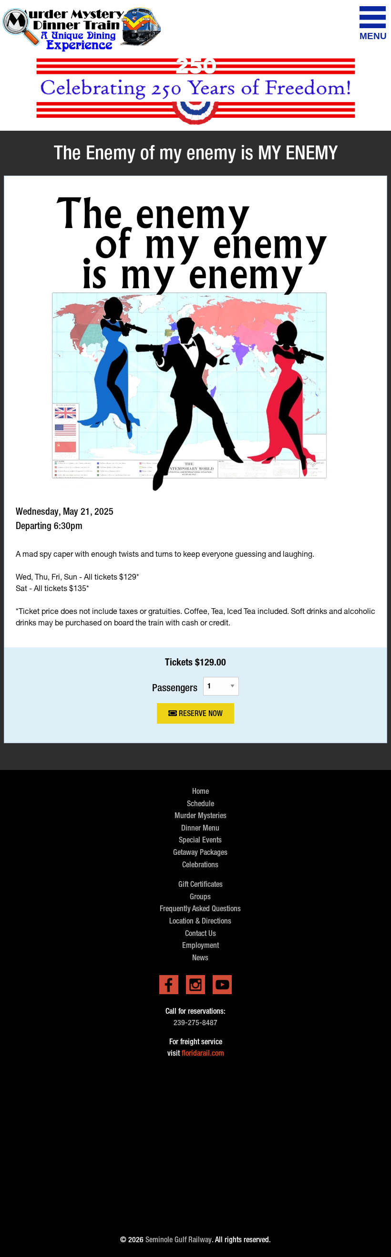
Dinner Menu (200, 827)
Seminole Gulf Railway (178, 1239)
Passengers (174, 687)
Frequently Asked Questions (200, 908)
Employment (200, 945)
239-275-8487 (195, 1022)
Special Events (200, 839)
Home (200, 791)
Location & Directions (200, 920)
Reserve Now (200, 713)
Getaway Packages (200, 852)
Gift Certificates (200, 884)
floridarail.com (203, 1053)
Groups (200, 896)
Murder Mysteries (200, 815)
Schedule (200, 803)
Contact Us (200, 933)
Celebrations (200, 864)
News (200, 957)
